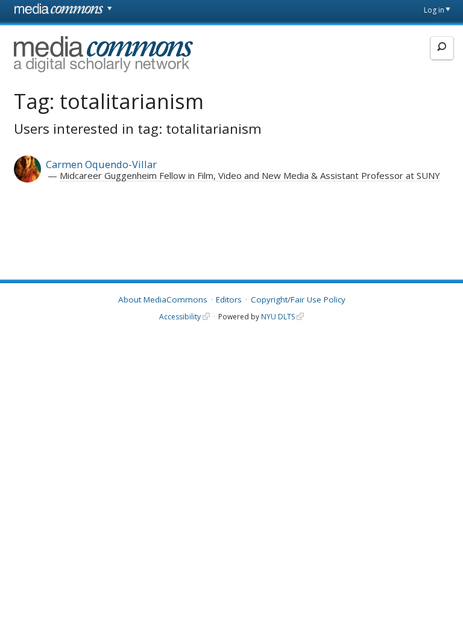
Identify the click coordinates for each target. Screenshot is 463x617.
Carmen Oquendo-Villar (101, 164)
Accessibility (180, 317)
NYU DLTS (278, 317)
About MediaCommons (162, 299)
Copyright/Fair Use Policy (298, 299)
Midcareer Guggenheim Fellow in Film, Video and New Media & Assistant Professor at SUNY (250, 175)
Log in (434, 10)
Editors (229, 299)
